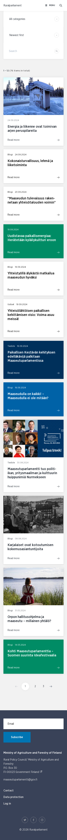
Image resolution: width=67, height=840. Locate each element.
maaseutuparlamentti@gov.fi (20, 779)
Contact (8, 790)
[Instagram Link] (42, 820)
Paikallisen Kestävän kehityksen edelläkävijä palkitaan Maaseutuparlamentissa (31, 356)
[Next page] (50, 686)
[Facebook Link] (33, 820)
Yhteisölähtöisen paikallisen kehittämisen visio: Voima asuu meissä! (31, 315)
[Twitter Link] (25, 820)
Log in (7, 803)
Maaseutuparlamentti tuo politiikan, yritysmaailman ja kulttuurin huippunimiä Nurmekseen (32, 473)
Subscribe (17, 737)
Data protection (13, 797)
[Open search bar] (61, 5)
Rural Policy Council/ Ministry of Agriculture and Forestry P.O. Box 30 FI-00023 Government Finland (31, 765)
